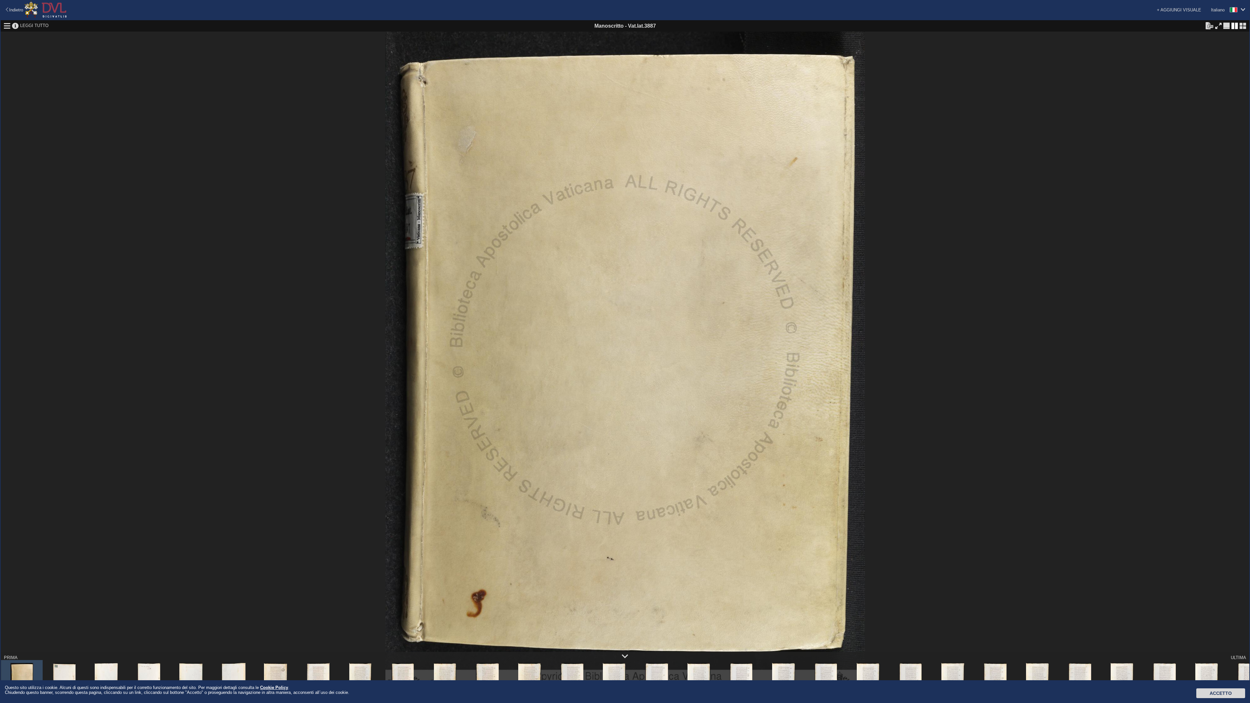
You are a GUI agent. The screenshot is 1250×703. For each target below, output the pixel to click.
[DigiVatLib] (45, 16)
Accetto (1221, 693)
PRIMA (11, 657)
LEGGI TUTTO (34, 25)
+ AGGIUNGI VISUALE (1179, 9)
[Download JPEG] (1209, 25)
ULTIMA (1238, 657)
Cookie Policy (274, 687)
